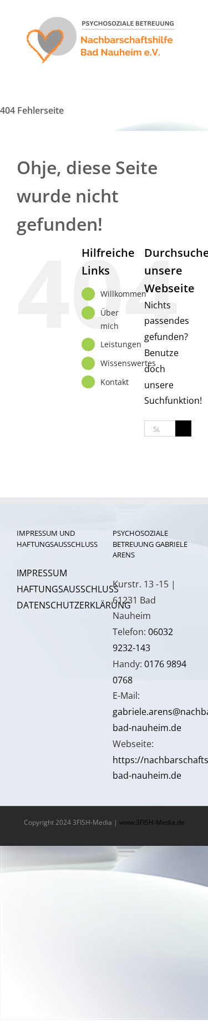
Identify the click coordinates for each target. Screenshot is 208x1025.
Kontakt (114, 382)
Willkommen (123, 293)
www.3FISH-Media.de (152, 822)
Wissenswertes (128, 363)
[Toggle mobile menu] (186, 75)
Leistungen (120, 344)
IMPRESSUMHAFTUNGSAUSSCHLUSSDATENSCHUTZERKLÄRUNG (74, 589)
